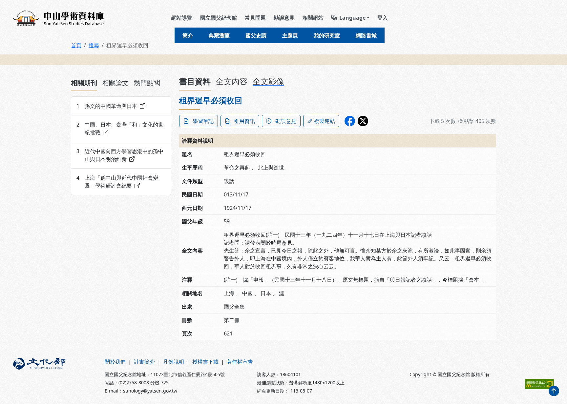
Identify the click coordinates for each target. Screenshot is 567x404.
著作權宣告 (240, 361)
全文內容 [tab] (231, 81)
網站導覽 (181, 17)
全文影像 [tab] (268, 81)
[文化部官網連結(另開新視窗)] (55, 376)
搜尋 (94, 45)
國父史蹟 (255, 35)
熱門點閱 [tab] (147, 82)
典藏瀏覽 (219, 35)
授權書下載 (205, 361)
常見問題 (255, 17)
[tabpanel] (121, 145)
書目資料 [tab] (195, 81)
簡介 (187, 35)
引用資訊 (244, 121)
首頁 (76, 45)
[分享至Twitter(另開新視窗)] (363, 121)
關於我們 (115, 361)
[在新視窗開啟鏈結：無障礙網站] (539, 384)
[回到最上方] (554, 391)
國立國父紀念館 (218, 17)
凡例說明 (173, 361)
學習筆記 (203, 121)
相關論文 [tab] (115, 82)
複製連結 (324, 121)
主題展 (290, 35)
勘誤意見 (284, 17)
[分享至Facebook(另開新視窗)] (350, 121)
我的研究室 (327, 35)
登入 (382, 17)
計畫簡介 (144, 361)
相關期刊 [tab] (84, 82)
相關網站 (313, 17)
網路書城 (366, 35)
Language (352, 17)
